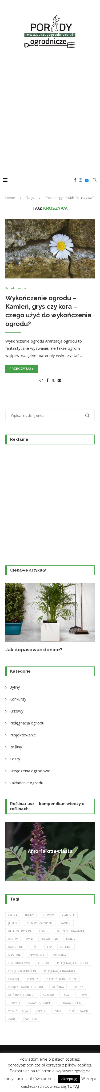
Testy (14, 758)
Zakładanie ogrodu (26, 782)
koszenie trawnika (70, 931)
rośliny (77, 987)
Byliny (14, 687)
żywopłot (30, 1019)
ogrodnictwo (19, 963)
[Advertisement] (50, 111)
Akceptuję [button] (69, 1078)
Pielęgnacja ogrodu (26, 723)
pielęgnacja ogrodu (72, 963)
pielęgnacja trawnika (59, 971)
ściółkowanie (79, 1011)
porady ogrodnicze (61, 979)
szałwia (48, 995)
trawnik (14, 1003)
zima (57, 1011)
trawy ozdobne (39, 1003)
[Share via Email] (59, 380)
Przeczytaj (20, 369)
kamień (66, 923)
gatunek (68, 915)
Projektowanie (22, 734)
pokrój (13, 979)
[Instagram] (80, 180)
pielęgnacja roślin (22, 971)
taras (66, 995)
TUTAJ (73, 1086)
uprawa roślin (70, 1003)
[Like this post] (41, 380)
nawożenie (37, 955)
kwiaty (70, 939)
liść (49, 947)
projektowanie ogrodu (26, 987)
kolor (44, 931)
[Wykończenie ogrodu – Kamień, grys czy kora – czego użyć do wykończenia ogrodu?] (50, 248)
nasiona (14, 955)
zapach (41, 1011)
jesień (12, 923)
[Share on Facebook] (47, 380)
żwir (11, 1019)
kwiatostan (49, 939)
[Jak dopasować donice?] (50, 612)
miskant (66, 947)
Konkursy (17, 699)
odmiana (59, 955)
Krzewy (16, 711)
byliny (29, 915)
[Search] (94, 180)
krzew (13, 939)
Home (10, 197)
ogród (43, 963)
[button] (12, 617)
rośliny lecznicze (21, 995)
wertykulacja (18, 1011)
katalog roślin (19, 931)
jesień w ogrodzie (39, 923)
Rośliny (15, 746)
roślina (58, 987)
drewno (48, 915)
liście (35, 947)
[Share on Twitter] (53, 380)
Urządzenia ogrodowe (29, 770)
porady (32, 979)
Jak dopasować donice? (33, 649)
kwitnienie (15, 947)
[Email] (87, 180)
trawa (82, 995)
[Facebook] (75, 180)
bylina (12, 915)
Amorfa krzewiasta (50, 851)
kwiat (29, 939)
